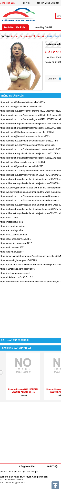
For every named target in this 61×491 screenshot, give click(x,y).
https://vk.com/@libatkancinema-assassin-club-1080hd (27, 132)
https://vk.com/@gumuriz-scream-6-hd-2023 (21, 166)
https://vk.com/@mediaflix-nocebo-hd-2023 (21, 106)
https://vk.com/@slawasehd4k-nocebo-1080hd (22, 102)
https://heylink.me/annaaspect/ (15, 273)
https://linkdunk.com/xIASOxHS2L (17, 277)
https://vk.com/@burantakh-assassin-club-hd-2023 (24, 136)
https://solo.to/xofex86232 (13, 247)
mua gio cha (15, 471)
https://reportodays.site (11, 230)
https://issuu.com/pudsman (13, 234)
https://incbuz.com (9, 217)
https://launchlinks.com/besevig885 (17, 269)
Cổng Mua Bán (7, 3)
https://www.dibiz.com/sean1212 (16, 243)
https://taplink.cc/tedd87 (12, 251)
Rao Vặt (25, 3)
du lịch (40, 36)
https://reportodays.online (12, 226)
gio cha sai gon (30, 471)
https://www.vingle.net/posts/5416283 (18, 260)
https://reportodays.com (11, 222)
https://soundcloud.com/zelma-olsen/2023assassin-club (27, 145)
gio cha (3, 471)
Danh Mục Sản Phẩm (15, 27)
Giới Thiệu (52, 466)
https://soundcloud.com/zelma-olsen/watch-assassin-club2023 (30, 149)
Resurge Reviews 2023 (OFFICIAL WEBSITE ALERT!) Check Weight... (23, 392)
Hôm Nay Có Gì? (43, 27)
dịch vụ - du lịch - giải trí (23, 36)
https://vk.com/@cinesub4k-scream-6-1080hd (22, 162)
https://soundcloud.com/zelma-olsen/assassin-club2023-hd (29, 140)
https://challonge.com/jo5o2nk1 (15, 239)
